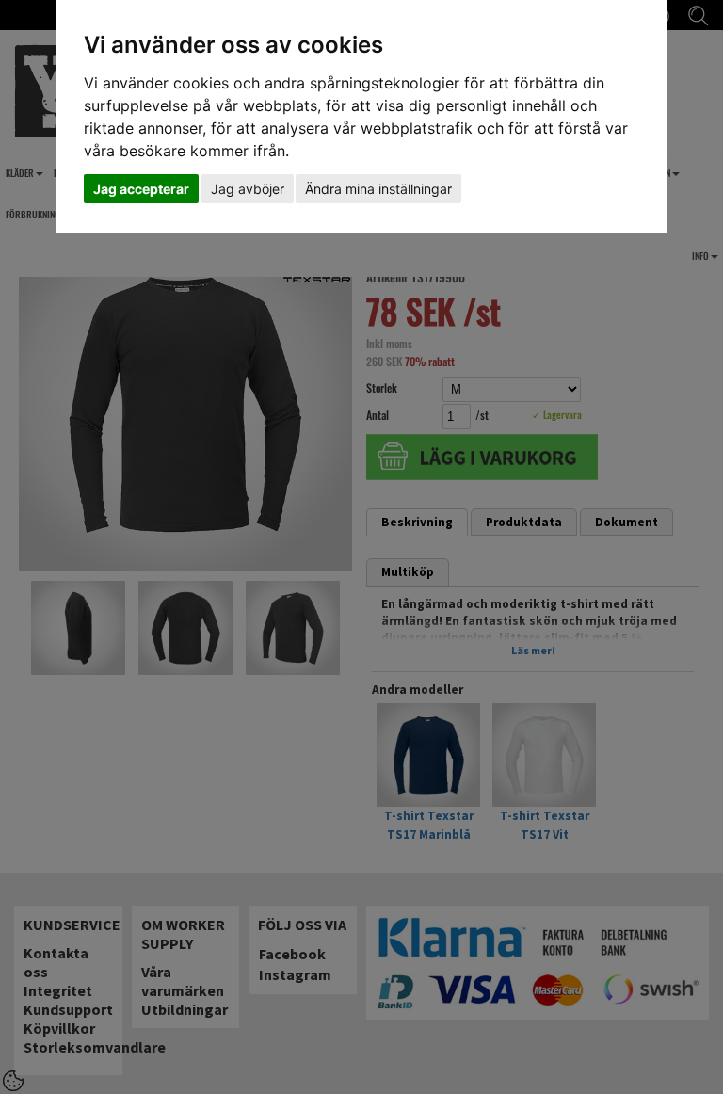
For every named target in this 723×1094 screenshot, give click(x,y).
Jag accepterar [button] (141, 189)
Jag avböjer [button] (247, 189)
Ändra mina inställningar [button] (378, 189)
